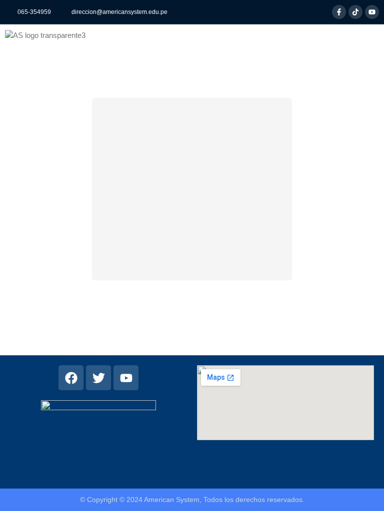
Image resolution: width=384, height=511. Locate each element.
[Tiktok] (355, 12)
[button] (105, 34)
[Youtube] (372, 12)
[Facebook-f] (339, 12)
